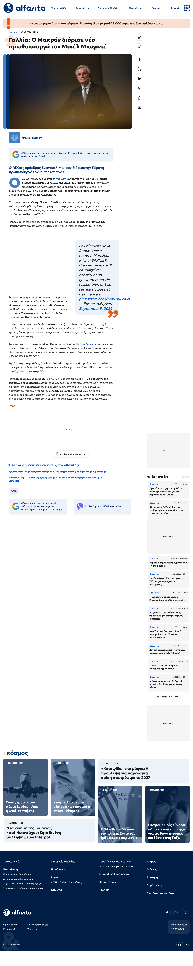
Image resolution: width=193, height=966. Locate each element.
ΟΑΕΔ (63, 882)
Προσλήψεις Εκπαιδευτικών (115, 861)
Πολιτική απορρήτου (38, 924)
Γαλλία (14, 491)
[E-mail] (139, 107)
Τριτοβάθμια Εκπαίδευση (114, 874)
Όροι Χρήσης (10, 924)
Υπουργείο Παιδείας (109, 8)
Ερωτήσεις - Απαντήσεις (160, 893)
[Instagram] (177, 912)
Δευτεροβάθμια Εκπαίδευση (18, 878)
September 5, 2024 (95, 308)
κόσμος (17, 752)
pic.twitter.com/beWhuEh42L (105, 299)
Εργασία (156, 8)
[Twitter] (139, 69)
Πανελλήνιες (136, 8)
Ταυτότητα (33, 929)
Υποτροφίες (9, 887)
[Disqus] (72, 559)
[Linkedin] (139, 78)
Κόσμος (13, 32)
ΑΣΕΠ (54, 882)
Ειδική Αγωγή (34, 883)
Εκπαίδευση (82, 8)
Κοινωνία (175, 8)
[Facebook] (139, 59)
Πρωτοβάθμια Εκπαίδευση (17, 874)
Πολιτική (104, 889)
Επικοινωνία (9, 929)
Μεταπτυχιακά (107, 882)
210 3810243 (177, 929)
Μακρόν (61, 178)
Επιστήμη (152, 877)
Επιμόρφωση (154, 885)
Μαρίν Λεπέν (85, 344)
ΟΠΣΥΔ (130, 866)
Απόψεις (151, 869)
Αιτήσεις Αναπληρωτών (111, 866)
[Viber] (139, 88)
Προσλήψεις (75, 882)
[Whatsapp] (139, 98)
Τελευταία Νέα (59, 8)
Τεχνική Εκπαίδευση (13, 883)
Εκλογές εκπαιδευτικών (30, 887)
